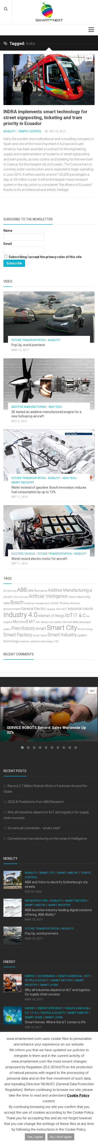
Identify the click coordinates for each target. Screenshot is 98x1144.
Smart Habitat (67, 872)
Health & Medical (70, 976)
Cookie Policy (78, 1095)
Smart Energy (85, 629)
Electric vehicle (23, 553)
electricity (75, 603)
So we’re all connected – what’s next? (34, 828)
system (82, 635)
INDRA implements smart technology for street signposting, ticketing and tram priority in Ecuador (45, 117)
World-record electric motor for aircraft (39, 559)
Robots (28, 628)
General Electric (33, 609)
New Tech (55, 406)
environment (12, 609)
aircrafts (8, 596)
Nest (76, 622)
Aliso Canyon (21, 596)
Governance (47, 976)
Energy (30, 976)
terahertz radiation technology (36, 641)
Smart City (62, 628)
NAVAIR (67, 622)
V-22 (56, 641)
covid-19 (56, 603)
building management (37, 603)
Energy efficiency (50, 1008)
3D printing (9, 590)
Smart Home (40, 635)
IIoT (64, 609)
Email (7, 244)
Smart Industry (22, 482)
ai (90, 590)
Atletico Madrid (76, 596)
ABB (22, 590)
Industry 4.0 (20, 615)
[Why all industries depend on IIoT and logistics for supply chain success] (12, 983)
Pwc (16, 628)
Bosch (17, 602)
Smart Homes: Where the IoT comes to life (55, 1022)
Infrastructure (36, 900)
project (7, 629)
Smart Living (49, 985)
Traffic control (30, 131)
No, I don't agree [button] (61, 1137)
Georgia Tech (54, 609)
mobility (57, 622)
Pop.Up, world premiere (28, 345)
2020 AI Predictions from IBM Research (36, 802)
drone (66, 603)
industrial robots (80, 609)
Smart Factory (17, 634)
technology (11, 641)
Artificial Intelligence (48, 596)
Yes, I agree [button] (35, 1137)
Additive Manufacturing (28, 406)
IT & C (80, 615)
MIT (32, 622)
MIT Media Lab (44, 622)
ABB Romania (37, 590)
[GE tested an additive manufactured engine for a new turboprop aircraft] (49, 383)
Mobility (9, 131)
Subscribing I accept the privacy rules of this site (45, 257)
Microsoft (20, 622)
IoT (69, 615)
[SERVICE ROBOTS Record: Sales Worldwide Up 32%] (49, 714)
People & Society (37, 980)
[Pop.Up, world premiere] (49, 316)
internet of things (51, 616)
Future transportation (28, 340)
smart (41, 628)
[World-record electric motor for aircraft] (49, 530)
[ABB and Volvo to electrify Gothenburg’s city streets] (12, 880)
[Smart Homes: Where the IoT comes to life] (12, 1015)
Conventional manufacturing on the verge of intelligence (47, 838)
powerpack (85, 622)
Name (7, 230)
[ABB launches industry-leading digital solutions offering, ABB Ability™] (12, 908)
